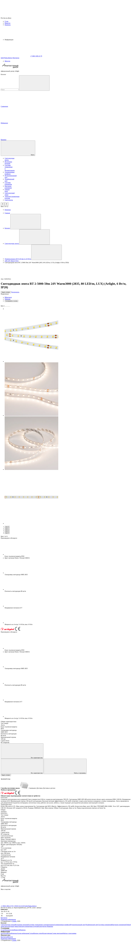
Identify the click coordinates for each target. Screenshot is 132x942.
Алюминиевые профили (9, 173)
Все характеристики (37, 757)
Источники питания (8, 162)
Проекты (8, 25)
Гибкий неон (7, 190)
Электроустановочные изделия (28, 926)
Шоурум (7, 61)
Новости (7, 23)
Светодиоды (9, 200)
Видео (9, 933)
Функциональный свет (77, 924)
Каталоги (4, 933)
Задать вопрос (6, 292)
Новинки (8, 210)
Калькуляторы (47, 933)
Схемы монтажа (57, 933)
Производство (9, 930)
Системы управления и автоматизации (41, 924)
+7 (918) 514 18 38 (19, 906)
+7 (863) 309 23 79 (7, 906)
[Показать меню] (25, 221)
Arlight (14, 921)
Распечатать (15, 292)
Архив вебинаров (23, 933)
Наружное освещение (8, 187)
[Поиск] (34, 83)
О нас (6, 21)
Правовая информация (8, 919)
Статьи (31, 933)
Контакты (16, 58)
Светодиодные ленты (8, 924)
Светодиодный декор (11, 926)
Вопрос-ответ (38, 933)
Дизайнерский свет (91, 924)
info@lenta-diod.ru (31, 906)
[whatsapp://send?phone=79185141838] (15, 904)
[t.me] (44, 904)
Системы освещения (8, 183)
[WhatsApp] (15, 56)
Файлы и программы (80, 773)
